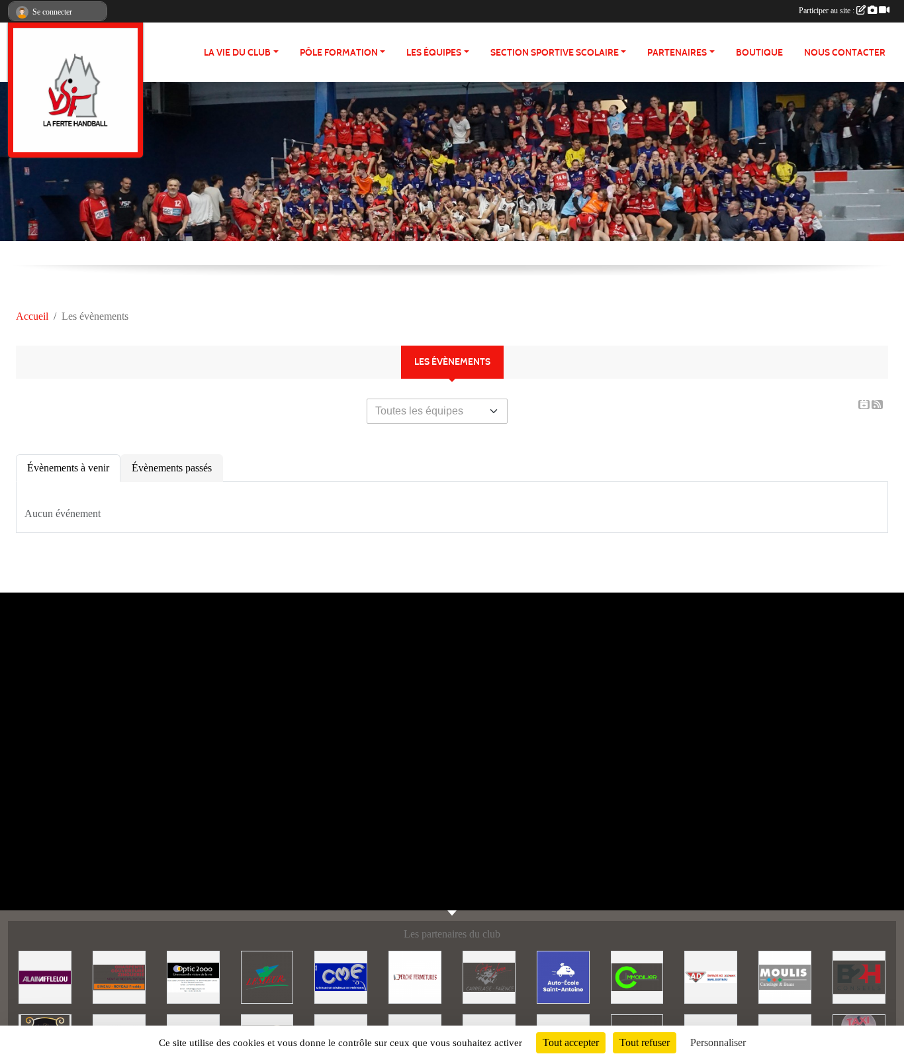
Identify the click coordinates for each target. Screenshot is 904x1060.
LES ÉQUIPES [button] (433, 52)
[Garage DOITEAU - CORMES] (710, 976)
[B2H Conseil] (859, 976)
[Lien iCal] (864, 404)
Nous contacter (844, 52)
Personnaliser (718, 1042)
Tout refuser (644, 1042)
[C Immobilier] (637, 976)
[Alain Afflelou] (45, 976)
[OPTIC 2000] (193, 976)
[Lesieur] (267, 976)
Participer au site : (827, 10)
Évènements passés (172, 467)
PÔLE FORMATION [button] (339, 52)
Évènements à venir (68, 467)
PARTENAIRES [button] (677, 52)
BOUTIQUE (759, 52)
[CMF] (340, 976)
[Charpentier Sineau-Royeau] (119, 976)
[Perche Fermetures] (414, 976)
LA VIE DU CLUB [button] (237, 52)
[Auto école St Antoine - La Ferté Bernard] (563, 976)
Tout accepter (571, 1042)
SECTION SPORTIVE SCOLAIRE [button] (554, 52)
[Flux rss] (877, 404)
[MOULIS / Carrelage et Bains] (784, 976)
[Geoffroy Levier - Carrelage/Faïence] (489, 976)
